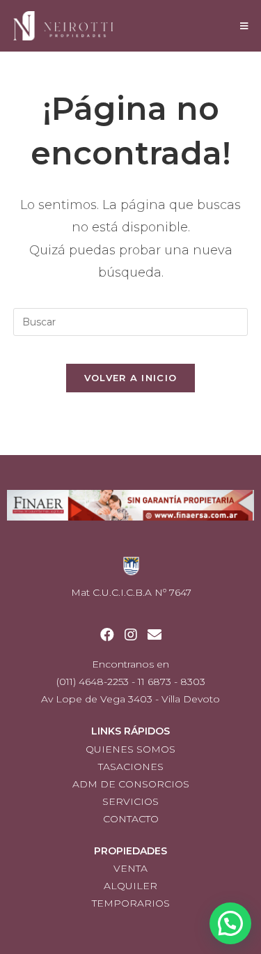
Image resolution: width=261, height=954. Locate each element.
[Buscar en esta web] (130, 321)
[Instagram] (131, 635)
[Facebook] (107, 635)
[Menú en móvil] (244, 26)
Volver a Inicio (130, 377)
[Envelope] (154, 635)
